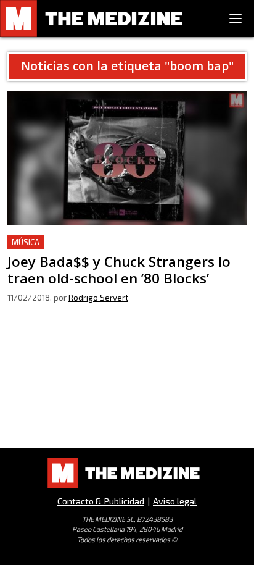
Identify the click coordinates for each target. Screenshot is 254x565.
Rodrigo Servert (98, 298)
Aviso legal (175, 501)
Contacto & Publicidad (100, 501)
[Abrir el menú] (235, 18)
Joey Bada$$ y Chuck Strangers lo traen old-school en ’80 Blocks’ (126, 249)
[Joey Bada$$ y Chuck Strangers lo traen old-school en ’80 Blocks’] (127, 158)
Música (25, 242)
